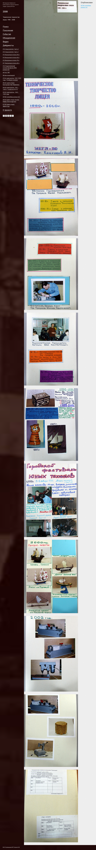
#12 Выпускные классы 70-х (11, 60)
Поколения (8, 30)
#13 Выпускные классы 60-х (11, 57)
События (7, 34)
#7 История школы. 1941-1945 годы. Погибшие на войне (12, 79)
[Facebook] (4, 116)
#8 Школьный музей (9, 75)
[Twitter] (6, 116)
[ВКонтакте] (8, 116)
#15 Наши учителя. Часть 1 (11, 52)
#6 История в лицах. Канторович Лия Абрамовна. (11, 84)
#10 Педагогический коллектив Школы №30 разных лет (10, 68)
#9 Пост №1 (6, 72)
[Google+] (13, 116)
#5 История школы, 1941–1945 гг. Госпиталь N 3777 (11, 88)
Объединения (9, 38)
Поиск (6, 26)
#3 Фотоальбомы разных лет (11, 97)
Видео (6, 41)
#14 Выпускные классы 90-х (11, 55)
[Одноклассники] (10, 116)
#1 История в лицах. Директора (9, 105)
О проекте (7, 110)
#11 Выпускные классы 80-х (11, 63)
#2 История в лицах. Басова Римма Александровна (11, 100)
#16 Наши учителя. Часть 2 (11, 49)
